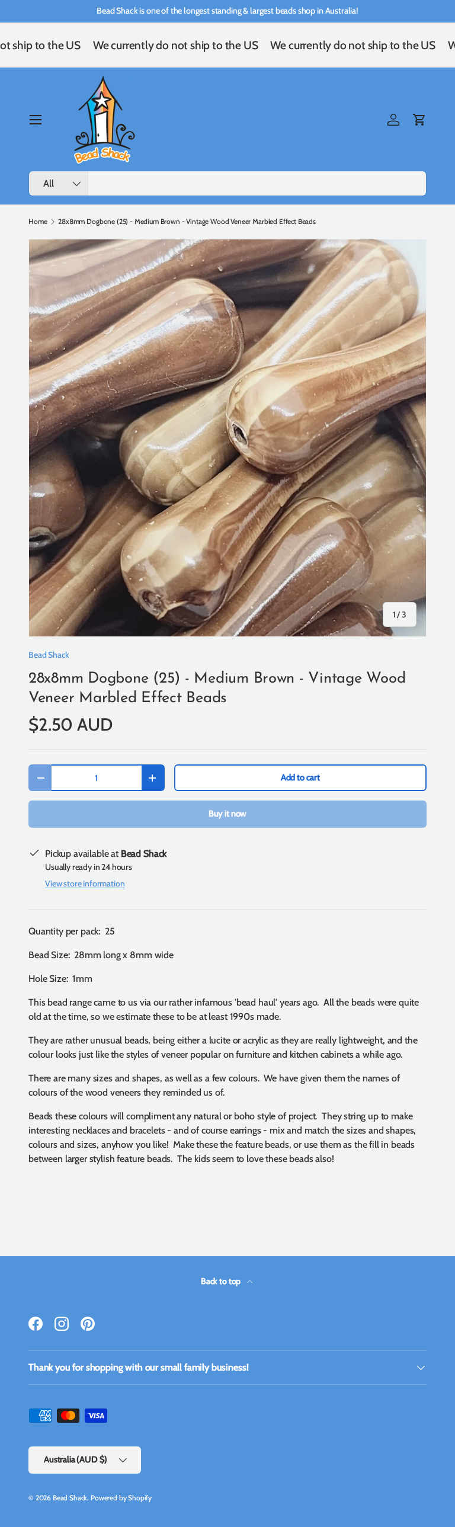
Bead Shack (48, 654)
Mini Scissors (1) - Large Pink (377, 1487)
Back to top (221, 1281)
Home (37, 221)
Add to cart (300, 777)
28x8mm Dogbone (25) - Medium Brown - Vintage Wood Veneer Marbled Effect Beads (187, 221)
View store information (84, 883)
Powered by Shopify (121, 1497)
